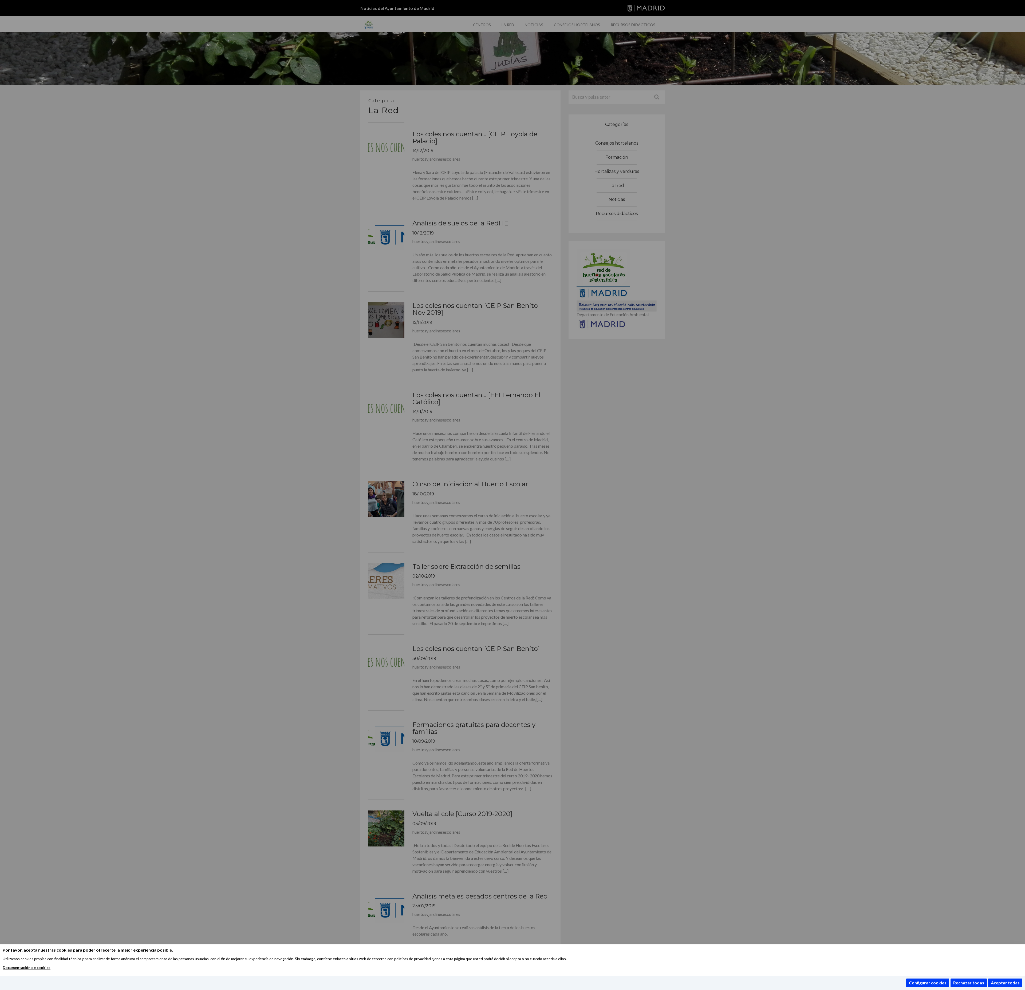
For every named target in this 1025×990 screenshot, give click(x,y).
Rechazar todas (968, 982)
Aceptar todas (1005, 982)
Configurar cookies (928, 982)
